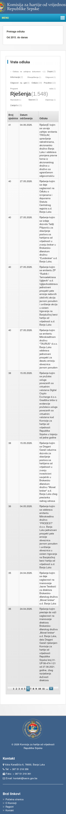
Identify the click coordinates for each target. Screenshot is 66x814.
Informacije (15, 77)
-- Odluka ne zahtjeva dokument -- (26, 72)
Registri (10, 806)
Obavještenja (32, 77)
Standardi (14, 100)
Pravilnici (48, 83)
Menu (5, 17)
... (47, 688)
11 (43, 688)
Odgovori (49, 77)
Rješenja (20, 94)
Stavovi (31, 100)
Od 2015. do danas (17, 37)
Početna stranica (14, 799)
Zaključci (14, 105)
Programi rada (31, 89)
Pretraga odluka (16, 31)
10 (39, 688)
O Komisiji (11, 803)
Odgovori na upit (18, 83)
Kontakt (10, 810)
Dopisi (50, 71)
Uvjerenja (49, 100)
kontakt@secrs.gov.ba (25, 778)
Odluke (35, 83)
